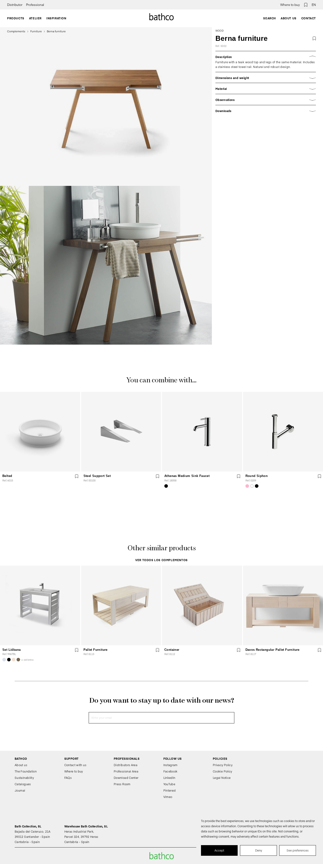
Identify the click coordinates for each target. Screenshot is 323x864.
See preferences (298, 850)
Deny (258, 850)
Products (15, 18)
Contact (308, 18)
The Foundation (26, 771)
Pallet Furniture (95, 649)
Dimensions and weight (232, 77)
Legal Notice (222, 778)
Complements (16, 31)
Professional (35, 5)
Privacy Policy (222, 765)
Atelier (35, 18)
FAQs (68, 778)
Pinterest (169, 790)
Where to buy (290, 5)
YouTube (169, 784)
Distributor (14, 5)
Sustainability (24, 778)
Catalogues (23, 784)
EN (314, 5)
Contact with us (75, 765)
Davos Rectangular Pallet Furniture (272, 649)
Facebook (170, 771)
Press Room (122, 784)
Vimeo (167, 797)
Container (171, 649)
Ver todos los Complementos (161, 560)
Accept (219, 850)
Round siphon (256, 476)
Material (221, 88)
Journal (20, 790)
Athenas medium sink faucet (187, 476)
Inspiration (56, 18)
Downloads (223, 111)
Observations (225, 99)
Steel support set (97, 476)
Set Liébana (11, 649)
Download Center (126, 778)
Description (223, 56)
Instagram (170, 765)
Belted (7, 476)
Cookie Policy (222, 771)
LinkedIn (169, 778)
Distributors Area (125, 765)
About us (289, 18)
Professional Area (126, 771)
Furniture (36, 31)
